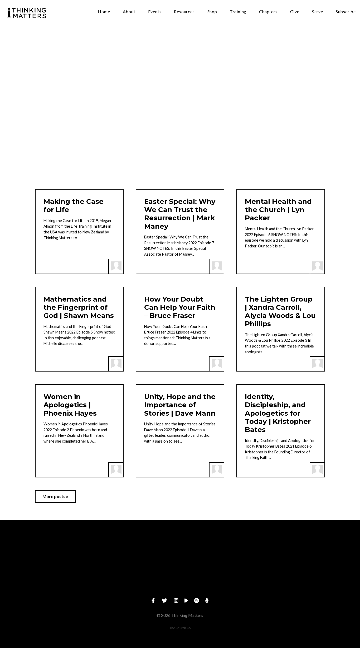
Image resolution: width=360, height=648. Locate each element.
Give (294, 12)
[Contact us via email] (67, 549)
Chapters (268, 12)
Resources (184, 12)
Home (104, 12)
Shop (212, 12)
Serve (317, 12)
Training (238, 12)
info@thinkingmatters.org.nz (66, 578)
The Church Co (180, 628)
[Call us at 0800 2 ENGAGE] (142, 549)
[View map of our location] (218, 549)
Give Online (293, 578)
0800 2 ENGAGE (142, 578)
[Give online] (293, 549)
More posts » (55, 496)
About (129, 12)
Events (155, 12)
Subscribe (346, 12)
